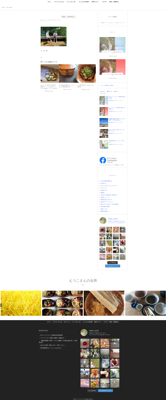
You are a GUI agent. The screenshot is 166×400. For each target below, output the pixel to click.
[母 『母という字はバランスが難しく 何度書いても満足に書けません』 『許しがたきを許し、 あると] (123, 243)
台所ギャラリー (95, 1)
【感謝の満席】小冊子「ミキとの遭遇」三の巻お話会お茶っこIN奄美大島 (58, 341)
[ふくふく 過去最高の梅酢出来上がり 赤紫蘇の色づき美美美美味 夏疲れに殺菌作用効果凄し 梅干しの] (102, 230)
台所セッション (105, 197)
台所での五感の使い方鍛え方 (109, 195)
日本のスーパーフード (107, 202)
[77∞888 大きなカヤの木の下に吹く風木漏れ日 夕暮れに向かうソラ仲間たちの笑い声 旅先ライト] (116, 243)
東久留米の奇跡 (105, 206)
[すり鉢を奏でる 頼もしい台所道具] (86, 73)
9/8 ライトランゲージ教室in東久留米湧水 (117, 97)
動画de (103, 192)
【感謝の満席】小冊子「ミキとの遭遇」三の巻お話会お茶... (117, 119)
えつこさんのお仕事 (84, 1)
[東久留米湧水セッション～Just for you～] (104, 144)
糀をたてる (104, 209)
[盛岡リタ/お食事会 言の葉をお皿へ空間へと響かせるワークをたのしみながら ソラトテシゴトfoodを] (116, 230)
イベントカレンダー (71, 1)
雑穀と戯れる (104, 211)
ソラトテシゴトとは (59, 1)
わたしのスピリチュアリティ (109, 185)
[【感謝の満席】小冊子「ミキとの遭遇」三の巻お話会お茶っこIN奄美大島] (104, 122)
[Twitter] (44, 51)
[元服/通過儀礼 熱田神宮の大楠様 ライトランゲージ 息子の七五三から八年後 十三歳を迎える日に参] (116, 236)
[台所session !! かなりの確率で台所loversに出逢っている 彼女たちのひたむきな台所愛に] (109, 250)
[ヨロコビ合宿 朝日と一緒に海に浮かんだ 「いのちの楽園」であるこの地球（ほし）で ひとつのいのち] (116, 257)
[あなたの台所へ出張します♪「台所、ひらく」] (104, 133)
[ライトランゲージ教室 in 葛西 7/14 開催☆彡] (112, 72)
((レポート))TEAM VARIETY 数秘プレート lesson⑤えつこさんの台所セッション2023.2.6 (49, 87)
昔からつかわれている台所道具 (109, 204)
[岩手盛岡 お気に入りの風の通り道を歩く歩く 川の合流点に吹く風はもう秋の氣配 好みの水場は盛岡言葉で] (109, 236)
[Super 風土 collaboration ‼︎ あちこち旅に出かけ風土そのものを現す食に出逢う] (109, 230)
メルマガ (104, 1)
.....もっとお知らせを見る (106, 85)
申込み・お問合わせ (114, 1)
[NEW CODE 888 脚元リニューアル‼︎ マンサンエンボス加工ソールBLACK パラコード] (109, 243)
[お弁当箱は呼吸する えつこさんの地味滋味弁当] (68, 73)
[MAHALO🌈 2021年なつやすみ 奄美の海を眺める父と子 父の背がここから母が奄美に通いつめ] (102, 250)
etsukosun (44, 20)
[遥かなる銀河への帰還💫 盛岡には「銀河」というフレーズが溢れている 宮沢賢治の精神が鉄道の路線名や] (123, 230)
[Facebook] (42, 51)
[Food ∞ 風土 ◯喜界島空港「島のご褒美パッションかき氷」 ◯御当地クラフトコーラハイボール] (123, 257)
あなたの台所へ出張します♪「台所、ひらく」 (116, 130)
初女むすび (104, 190)
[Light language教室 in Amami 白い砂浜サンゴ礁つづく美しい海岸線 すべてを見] (102, 257)
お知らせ (112, 100)
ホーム (49, 1)
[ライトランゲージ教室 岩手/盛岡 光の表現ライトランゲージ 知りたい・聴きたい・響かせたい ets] (102, 236)
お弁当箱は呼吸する (106, 181)
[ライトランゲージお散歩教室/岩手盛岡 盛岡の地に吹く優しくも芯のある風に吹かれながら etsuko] (123, 250)
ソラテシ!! (104, 188)
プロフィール (67, 321)
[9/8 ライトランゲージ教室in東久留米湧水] (112, 50)
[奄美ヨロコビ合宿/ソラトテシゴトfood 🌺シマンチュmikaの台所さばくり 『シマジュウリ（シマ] (109, 257)
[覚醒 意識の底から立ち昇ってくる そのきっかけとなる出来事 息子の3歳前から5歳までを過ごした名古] (123, 236)
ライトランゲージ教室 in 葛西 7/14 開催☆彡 (117, 108)
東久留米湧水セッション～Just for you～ (117, 141)
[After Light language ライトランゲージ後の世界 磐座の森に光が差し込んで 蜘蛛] (102, 243)
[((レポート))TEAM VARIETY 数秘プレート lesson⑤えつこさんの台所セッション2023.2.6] (50, 73)
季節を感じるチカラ (106, 199)
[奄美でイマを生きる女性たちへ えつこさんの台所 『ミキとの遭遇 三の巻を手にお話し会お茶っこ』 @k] (116, 250)
